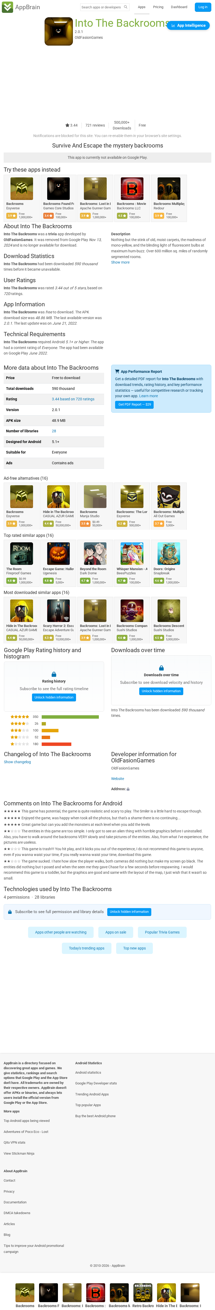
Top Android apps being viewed (27, 1121)
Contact (9, 1180)
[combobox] (101, 7)
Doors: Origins (164, 569)
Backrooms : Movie (131, 204)
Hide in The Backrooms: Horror (58, 512)
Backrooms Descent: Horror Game (169, 626)
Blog (7, 1235)
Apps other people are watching (61, 932)
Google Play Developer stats (96, 1083)
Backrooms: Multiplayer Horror (169, 512)
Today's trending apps (87, 948)
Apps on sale (116, 932)
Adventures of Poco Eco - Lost (26, 1132)
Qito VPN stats (14, 1142)
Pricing (158, 7)
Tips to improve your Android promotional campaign (34, 1249)
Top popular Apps (88, 1105)
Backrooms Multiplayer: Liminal (169, 204)
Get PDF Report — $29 (135, 404)
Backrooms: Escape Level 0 (190, 1306)
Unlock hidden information (53, 697)
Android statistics (88, 1072)
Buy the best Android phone (95, 1116)
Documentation (15, 1202)
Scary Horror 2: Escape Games (58, 626)
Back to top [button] (203, 1267)
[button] (161, 789)
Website (117, 779)
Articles (9, 1224)
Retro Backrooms (143, 1306)
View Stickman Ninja (19, 1153)
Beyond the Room (93, 569)
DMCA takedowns (17, 1213)
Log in (202, 7)
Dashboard (179, 7)
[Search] (125, 7)
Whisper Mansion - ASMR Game (132, 569)
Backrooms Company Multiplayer (132, 626)
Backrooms (15, 204)
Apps (142, 7)
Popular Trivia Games (162, 932)
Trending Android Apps (92, 1094)
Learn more (148, 396)
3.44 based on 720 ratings (73, 399)
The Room (14, 569)
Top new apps (134, 948)
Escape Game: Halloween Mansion (58, 569)
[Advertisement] (107, 83)
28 (54, 431)
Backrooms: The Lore (132, 512)
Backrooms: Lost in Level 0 (95, 204)
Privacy (9, 1191)
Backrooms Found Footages (58, 204)
